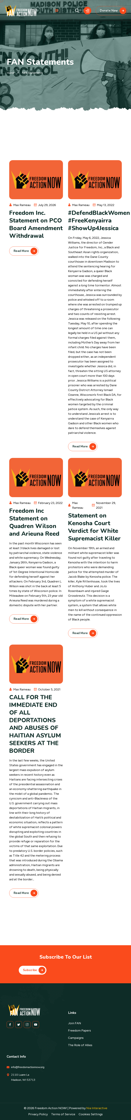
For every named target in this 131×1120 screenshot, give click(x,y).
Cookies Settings (91, 1114)
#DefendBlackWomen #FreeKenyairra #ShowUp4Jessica (99, 220)
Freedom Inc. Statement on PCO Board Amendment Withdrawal (36, 224)
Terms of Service (63, 1114)
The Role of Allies (80, 1045)
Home (10, 72)
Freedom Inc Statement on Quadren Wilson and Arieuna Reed (34, 522)
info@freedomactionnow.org (27, 1067)
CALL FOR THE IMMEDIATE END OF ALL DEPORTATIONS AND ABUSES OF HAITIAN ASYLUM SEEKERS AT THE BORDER (35, 724)
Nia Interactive (96, 1108)
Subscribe (30, 970)
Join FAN (74, 1023)
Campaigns (76, 1038)
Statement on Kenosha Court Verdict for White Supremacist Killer (94, 527)
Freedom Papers (79, 1030)
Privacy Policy (38, 1114)
